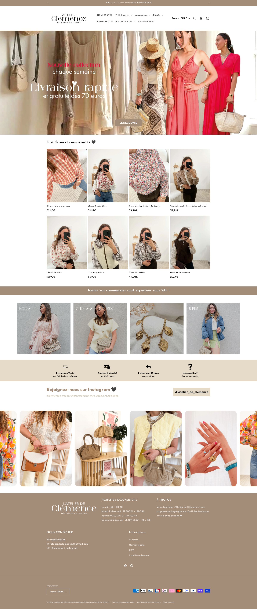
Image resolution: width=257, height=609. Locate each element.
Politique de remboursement (149, 602)
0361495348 (58, 539)
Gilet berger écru (96, 273)
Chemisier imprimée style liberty (144, 206)
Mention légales (137, 544)
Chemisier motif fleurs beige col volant (188, 206)
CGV (131, 550)
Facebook (57, 547)
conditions (150, 376)
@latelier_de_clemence (191, 392)
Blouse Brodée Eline (97, 206)
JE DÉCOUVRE (128, 122)
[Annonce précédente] (47, 3)
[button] (124, 15)
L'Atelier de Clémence (63, 602)
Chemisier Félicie (137, 273)
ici (197, 376)
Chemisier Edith (54, 273)
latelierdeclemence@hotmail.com (69, 543)
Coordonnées (168, 602)
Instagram (71, 547)
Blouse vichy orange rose (58, 206)
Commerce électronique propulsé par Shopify (90, 602)
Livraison (133, 539)
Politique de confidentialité (123, 602)
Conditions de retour (139, 555)
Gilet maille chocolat (180, 273)
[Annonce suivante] (209, 3)
